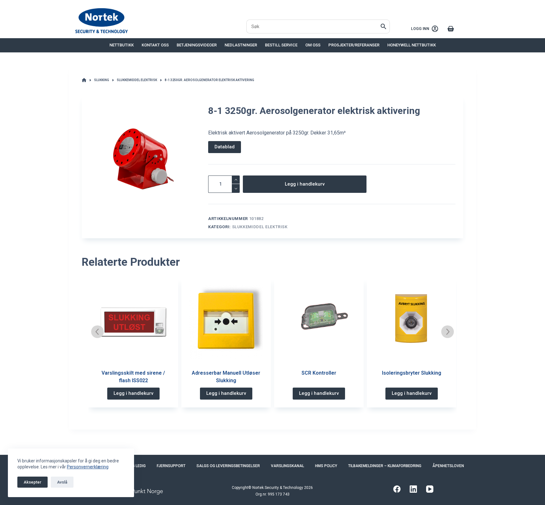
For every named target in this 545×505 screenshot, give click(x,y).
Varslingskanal (287, 466)
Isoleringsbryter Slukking (411, 373)
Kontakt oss (155, 45)
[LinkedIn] (413, 489)
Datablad (224, 147)
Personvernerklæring (87, 466)
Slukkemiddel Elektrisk (260, 226)
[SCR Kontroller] (319, 322)
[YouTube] (429, 489)
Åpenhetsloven (448, 466)
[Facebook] (397, 489)
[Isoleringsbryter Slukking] (411, 322)
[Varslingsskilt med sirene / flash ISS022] (133, 322)
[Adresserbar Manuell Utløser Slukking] (226, 322)
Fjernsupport (171, 466)
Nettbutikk (121, 45)
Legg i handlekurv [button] (133, 393)
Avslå (62, 482)
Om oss (312, 45)
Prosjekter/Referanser (353, 45)
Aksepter (32, 482)
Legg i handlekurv (305, 184)
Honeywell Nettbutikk (411, 45)
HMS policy (326, 466)
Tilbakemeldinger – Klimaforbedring (384, 466)
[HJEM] (84, 80)
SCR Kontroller (319, 373)
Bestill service (281, 45)
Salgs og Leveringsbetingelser (228, 466)
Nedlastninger (241, 45)
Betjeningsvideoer (197, 45)
